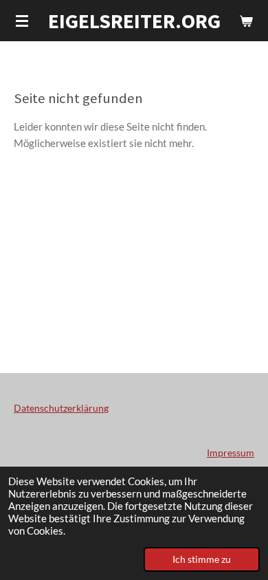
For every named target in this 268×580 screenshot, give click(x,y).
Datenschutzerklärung (61, 408)
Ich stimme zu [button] (201, 559)
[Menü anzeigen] (22, 20)
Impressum (230, 452)
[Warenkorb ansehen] (246, 20)
